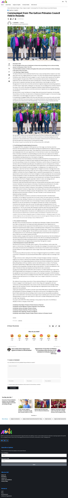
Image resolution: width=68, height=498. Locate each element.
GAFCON (20, 320)
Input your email (5, 458)
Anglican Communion (15, 418)
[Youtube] (2, 440)
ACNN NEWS (15, 22)
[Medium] (4, 440)
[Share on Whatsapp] (9, 71)
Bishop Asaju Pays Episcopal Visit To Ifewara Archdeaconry (42, 410)
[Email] (11, 19)
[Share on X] (8, 19)
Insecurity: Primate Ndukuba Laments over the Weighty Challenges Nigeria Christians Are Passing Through (9, 402)
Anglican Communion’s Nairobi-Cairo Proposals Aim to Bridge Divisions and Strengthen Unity (58, 411)
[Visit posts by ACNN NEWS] (9, 23)
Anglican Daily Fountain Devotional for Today (32, 418)
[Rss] (7, 440)
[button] (60, 1)
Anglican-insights (13, 10)
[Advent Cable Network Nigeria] (4, 1)
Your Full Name (4, 452)
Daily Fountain (48, 418)
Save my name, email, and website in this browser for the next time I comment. (25, 384)
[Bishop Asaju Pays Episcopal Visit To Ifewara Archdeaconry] (42, 403)
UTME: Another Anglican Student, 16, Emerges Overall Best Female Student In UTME (25, 411)
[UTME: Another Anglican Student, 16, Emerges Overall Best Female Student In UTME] (25, 403)
